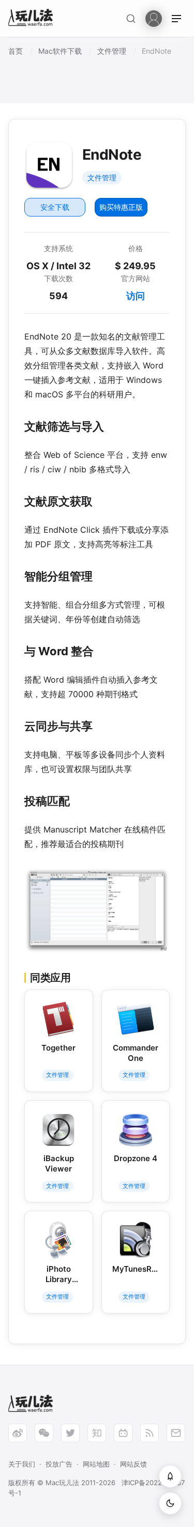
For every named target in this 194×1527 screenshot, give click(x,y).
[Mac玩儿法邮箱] (176, 1433)
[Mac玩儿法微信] (44, 1433)
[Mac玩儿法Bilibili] (123, 1433)
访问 (135, 295)
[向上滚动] (170, 1476)
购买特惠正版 (121, 207)
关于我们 (21, 1464)
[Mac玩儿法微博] (17, 1433)
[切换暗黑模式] (170, 1503)
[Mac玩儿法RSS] (149, 1433)
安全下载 (54, 207)
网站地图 (96, 1464)
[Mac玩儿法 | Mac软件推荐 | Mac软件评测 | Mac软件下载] (33, 18)
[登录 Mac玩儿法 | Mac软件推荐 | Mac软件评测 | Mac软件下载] (153, 17)
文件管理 (101, 177)
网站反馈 (133, 1464)
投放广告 (59, 1464)
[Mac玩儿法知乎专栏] (96, 1433)
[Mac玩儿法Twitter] (70, 1433)
